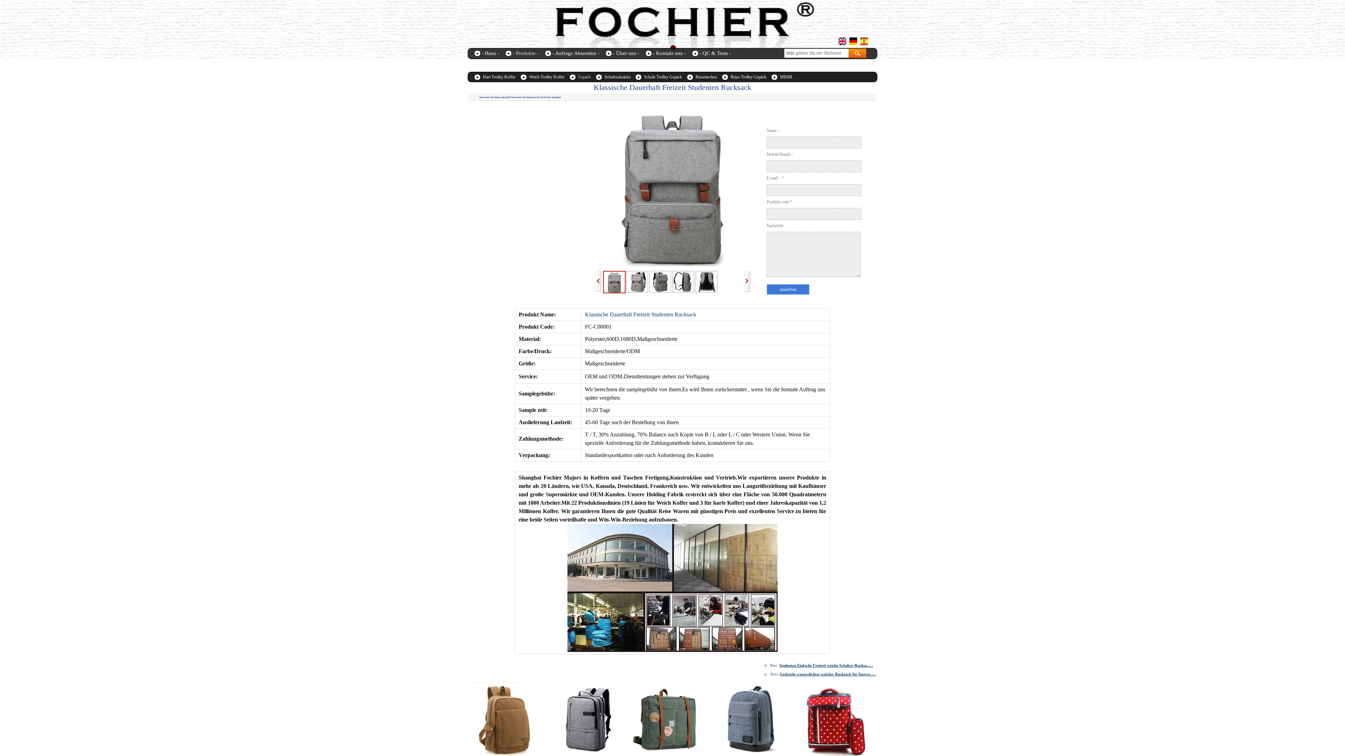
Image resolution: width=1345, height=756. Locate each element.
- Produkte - (526, 53)
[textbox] (816, 53)
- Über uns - (626, 53)
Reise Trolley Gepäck (748, 77)
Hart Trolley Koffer (499, 77)
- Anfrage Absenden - (575, 53)
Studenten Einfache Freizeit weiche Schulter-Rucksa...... (821, 665)
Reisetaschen (706, 77)
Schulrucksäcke (617, 77)
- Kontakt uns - (669, 53)
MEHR (786, 77)
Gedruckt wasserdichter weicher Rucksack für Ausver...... (823, 674)
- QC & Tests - (715, 53)
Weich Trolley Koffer (547, 77)
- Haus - (490, 53)
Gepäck (584, 77)
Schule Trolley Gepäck (663, 77)
